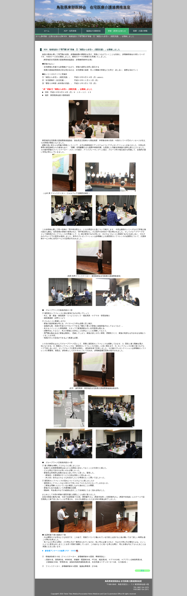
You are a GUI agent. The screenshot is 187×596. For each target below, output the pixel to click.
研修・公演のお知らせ (52, 36)
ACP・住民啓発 (70, 31)
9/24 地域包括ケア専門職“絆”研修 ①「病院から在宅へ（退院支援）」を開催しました (98, 36)
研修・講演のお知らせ (117, 31)
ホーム (46, 31)
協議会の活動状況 (93, 31)
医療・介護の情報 (140, 31)
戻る (142, 570)
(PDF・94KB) (59, 551)
